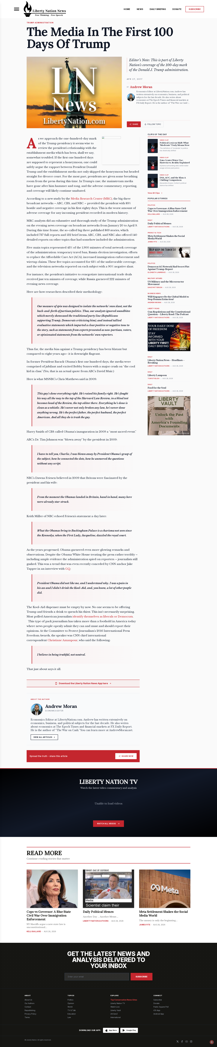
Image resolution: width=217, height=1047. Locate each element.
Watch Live (115, 1007)
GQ (67, 568)
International (116, 1017)
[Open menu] (16, 9)
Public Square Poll (161, 1007)
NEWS (140, 9)
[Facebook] (182, 1041)
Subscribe (141, 976)
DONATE (176, 9)
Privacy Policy (30, 1014)
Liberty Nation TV (118, 1003)
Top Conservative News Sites (124, 1000)
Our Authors (29, 1003)
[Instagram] (191, 1041)
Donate (156, 1003)
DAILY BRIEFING (158, 9)
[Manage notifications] (212, 1042)
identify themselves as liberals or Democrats (103, 616)
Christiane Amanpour (63, 640)
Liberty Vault (116, 1010)
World (70, 1007)
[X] (177, 1041)
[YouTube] (186, 1041)
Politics (70, 1000)
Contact (28, 1007)
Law (69, 1017)
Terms (27, 1017)
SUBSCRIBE (195, 9)
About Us (28, 1000)
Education (72, 1014)
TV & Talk (72, 1010)
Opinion (71, 1003)
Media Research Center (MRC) (91, 198)
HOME (127, 9)
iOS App (156, 1010)
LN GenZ (114, 1014)
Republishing (30, 1010)
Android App (158, 1014)
